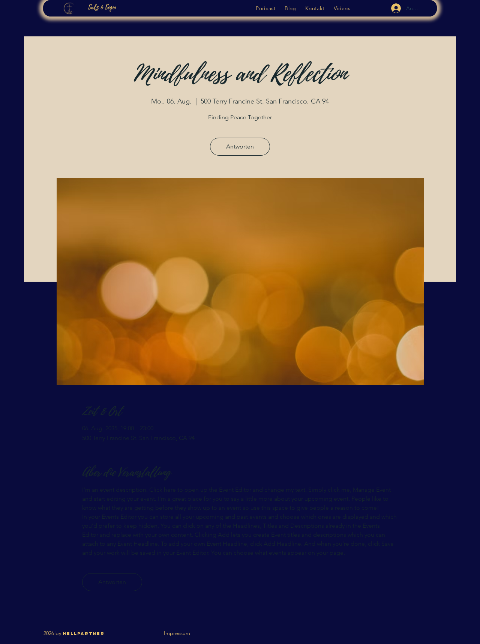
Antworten (240, 146)
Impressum (177, 633)
